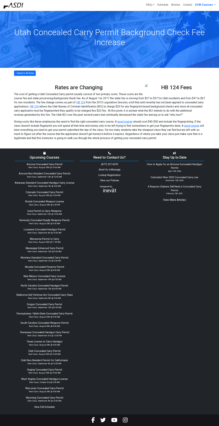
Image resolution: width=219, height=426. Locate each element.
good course (124, 121)
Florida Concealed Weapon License (44, 201)
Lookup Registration (109, 175)
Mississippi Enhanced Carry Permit (44, 248)
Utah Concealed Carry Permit (44, 351)
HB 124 (80, 102)
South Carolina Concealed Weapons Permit (45, 322)
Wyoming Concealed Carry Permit (44, 397)
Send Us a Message (109, 169)
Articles (175, 4)
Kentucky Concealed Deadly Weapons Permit (44, 220)
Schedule (162, 4)
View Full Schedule (44, 407)
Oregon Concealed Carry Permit (44, 304)
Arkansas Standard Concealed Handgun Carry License (44, 182)
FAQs (149, 4)
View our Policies (109, 180)
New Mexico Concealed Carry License (44, 276)
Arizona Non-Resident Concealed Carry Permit (44, 173)
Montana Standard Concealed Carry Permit (44, 257)
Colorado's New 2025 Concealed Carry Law (174, 177)
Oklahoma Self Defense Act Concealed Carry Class (44, 294)
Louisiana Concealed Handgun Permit (44, 229)
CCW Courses (204, 4)
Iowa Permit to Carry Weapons (44, 211)
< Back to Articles (25, 73)
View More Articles (174, 200)
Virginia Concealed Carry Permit (44, 369)
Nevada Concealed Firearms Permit (44, 267)
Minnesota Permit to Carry (44, 239)
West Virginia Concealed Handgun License (44, 379)
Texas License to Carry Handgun (44, 341)
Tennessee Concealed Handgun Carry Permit (44, 332)
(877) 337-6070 (109, 164)
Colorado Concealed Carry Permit (44, 192)
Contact (187, 4)
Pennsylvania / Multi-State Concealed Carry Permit (45, 313)
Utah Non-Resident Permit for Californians (44, 360)
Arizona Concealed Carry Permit (44, 164)
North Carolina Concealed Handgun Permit (44, 285)
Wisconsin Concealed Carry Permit (44, 388)
